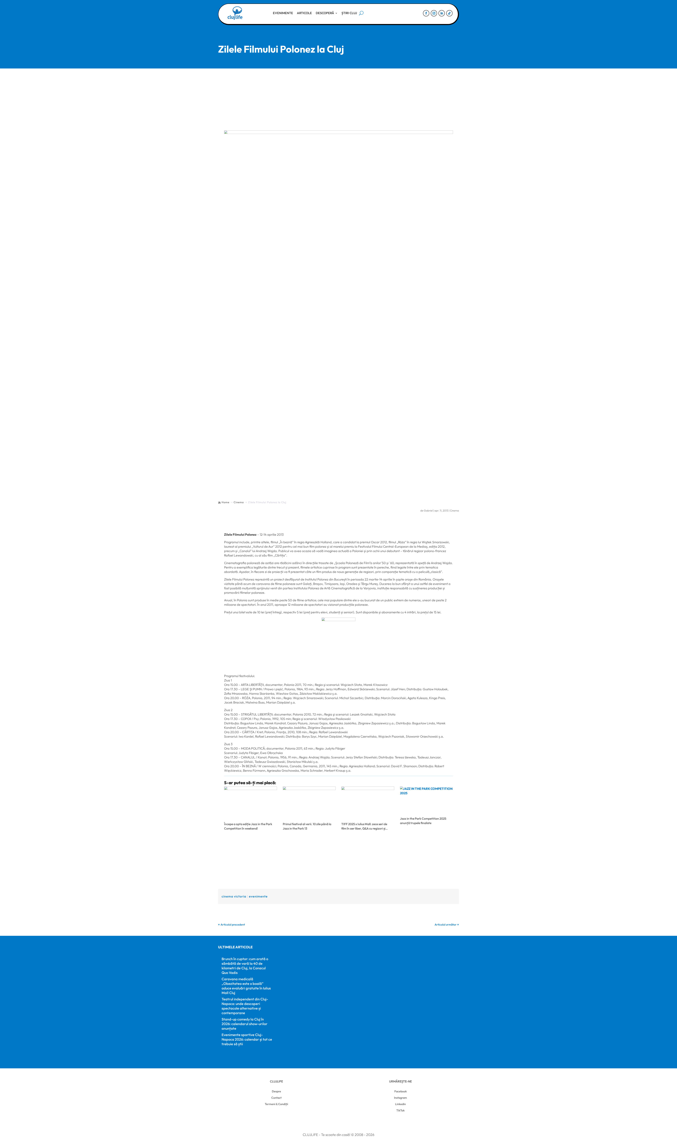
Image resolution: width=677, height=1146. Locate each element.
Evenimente (283, 13)
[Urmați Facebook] (426, 13)
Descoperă (325, 13)
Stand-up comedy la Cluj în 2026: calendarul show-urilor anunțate (244, 1024)
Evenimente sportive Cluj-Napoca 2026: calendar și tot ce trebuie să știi (247, 1039)
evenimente (258, 896)
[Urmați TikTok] (449, 13)
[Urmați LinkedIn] (441, 13)
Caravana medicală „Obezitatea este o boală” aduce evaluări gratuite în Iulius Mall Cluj (246, 986)
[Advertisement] (338, 95)
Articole (304, 13)
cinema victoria (234, 896)
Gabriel (428, 510)
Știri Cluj (349, 13)
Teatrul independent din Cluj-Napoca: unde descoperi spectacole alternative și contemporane (245, 1006)
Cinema (454, 510)
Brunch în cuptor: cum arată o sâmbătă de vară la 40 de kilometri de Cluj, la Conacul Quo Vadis (245, 966)
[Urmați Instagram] (434, 13)
